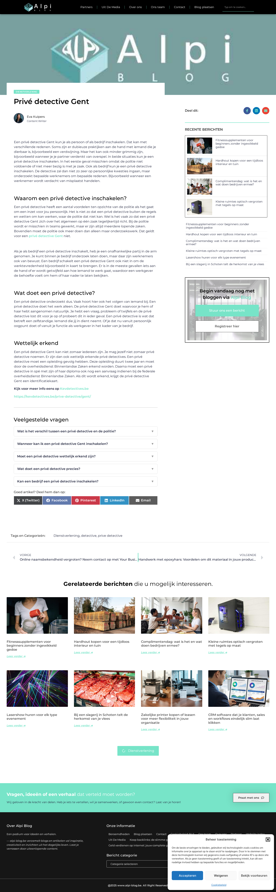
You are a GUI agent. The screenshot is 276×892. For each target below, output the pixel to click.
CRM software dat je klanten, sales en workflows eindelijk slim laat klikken (236, 718)
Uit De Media (111, 7)
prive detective (110, 536)
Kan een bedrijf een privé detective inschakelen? (85, 481)
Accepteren (187, 875)
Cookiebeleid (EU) (182, 834)
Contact (179, 7)
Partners (86, 7)
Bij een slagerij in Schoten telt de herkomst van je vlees (225, 264)
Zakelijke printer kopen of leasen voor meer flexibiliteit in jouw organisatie (168, 718)
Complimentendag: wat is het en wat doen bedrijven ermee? (239, 182)
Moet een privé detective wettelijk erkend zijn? (85, 456)
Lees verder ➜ (16, 656)
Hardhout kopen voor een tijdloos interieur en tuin (239, 162)
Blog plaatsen (204, 7)
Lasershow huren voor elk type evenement (216, 257)
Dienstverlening (26, 91)
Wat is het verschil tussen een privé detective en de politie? (85, 431)
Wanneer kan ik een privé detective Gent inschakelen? (85, 444)
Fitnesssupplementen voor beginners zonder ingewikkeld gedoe (237, 143)
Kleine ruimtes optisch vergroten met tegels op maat (239, 203)
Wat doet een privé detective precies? (85, 469)
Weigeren (221, 875)
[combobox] (238, 7)
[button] (268, 839)
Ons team (158, 7)
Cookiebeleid (218, 884)
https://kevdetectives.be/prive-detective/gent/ (52, 396)
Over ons (135, 7)
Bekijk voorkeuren (254, 875)
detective (89, 536)
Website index (255, 834)
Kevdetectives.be (74, 389)
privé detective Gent (46, 236)
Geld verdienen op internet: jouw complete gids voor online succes (152, 845)
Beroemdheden (119, 834)
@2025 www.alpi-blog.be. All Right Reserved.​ (138, 885)
